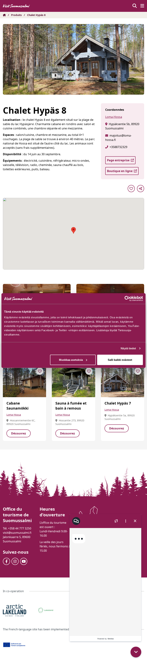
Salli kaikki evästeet (120, 359)
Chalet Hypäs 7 (118, 403)
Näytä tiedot (128, 348)
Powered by (105, 639)
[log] (105, 582)
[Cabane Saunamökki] (24, 381)
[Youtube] (23, 561)
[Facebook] (6, 561)
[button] (136, 652)
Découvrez (18, 433)
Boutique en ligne (119, 171)
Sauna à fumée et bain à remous (71, 406)
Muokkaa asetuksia (71, 359)
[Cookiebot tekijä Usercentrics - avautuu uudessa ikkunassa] (127, 298)
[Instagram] (15, 561)
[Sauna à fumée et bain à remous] (73, 381)
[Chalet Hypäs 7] (122, 381)
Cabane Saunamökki (17, 406)
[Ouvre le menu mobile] (142, 6)
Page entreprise (118, 160)
